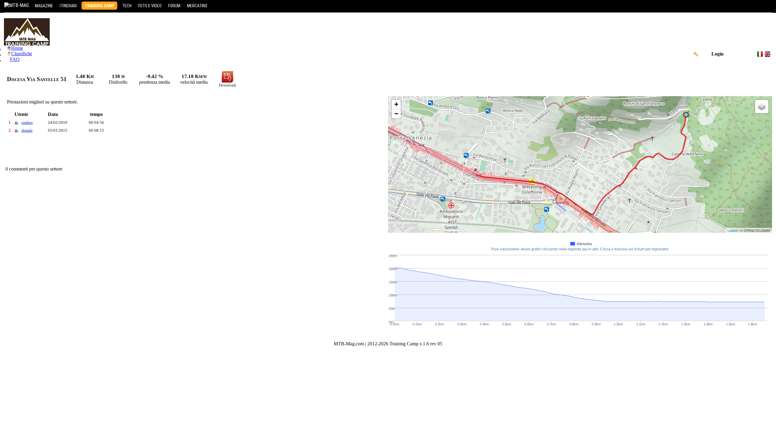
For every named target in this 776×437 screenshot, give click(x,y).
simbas (27, 122)
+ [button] (396, 104)
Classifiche (21, 53)
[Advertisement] (114, 151)
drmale (27, 130)
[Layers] (761, 106)
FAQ (15, 59)
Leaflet (733, 230)
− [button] (396, 113)
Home (17, 48)
